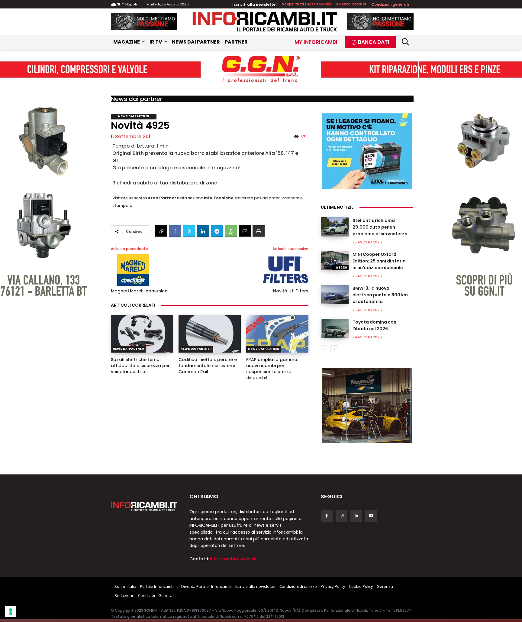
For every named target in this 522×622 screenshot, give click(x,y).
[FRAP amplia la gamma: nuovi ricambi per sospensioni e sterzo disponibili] (277, 334)
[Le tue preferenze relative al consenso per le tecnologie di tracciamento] (10, 611)
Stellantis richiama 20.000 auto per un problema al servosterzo (380, 227)
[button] (405, 42)
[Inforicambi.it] (264, 21)
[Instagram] (341, 516)
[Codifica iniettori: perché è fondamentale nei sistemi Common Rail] (210, 334)
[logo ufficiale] (144, 506)
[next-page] (334, 349)
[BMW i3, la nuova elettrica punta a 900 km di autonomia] (335, 294)
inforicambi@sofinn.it (233, 559)
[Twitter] (189, 231)
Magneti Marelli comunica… (140, 291)
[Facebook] (175, 231)
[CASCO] (144, 21)
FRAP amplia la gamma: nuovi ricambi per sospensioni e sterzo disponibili (272, 369)
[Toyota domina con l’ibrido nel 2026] (335, 328)
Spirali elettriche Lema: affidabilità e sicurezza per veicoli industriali (140, 366)
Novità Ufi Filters (290, 291)
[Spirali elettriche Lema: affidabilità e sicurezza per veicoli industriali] (142, 334)
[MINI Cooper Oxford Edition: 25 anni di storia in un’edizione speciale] (335, 260)
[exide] (367, 151)
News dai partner (136, 99)
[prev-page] (324, 349)
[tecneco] (367, 405)
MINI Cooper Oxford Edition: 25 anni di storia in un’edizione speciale (379, 261)
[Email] (245, 231)
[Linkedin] (203, 231)
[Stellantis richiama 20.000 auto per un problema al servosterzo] (335, 226)
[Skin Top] (261, 69)
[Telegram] (217, 231)
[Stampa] (259, 231)
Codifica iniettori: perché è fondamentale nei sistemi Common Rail (208, 366)
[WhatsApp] (231, 231)
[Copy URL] (161, 231)
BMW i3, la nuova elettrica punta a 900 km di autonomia (380, 294)
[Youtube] (371, 516)
